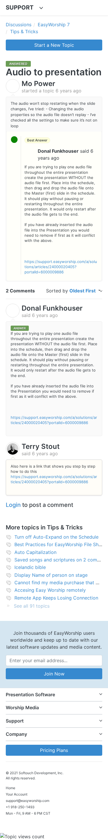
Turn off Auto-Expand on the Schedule (56, 537)
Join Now (54, 674)
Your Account (16, 794)
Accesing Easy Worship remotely (50, 590)
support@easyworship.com (27, 800)
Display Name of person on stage (51, 575)
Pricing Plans (54, 750)
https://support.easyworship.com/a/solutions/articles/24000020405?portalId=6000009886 (60, 266)
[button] (54, 694)
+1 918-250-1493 (20, 807)
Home (10, 788)
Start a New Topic (54, 45)
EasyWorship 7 (54, 24)
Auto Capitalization (35, 552)
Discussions (18, 24)
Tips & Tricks (24, 31)
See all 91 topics (32, 606)
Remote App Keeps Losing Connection (56, 598)
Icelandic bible (30, 567)
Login (13, 504)
